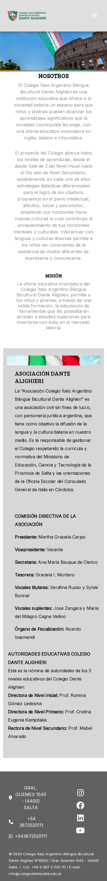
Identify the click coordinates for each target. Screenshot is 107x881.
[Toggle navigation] (94, 16)
